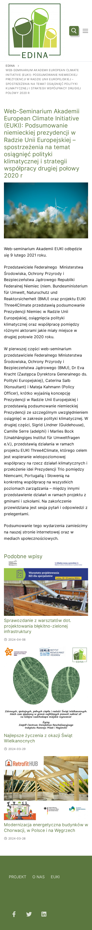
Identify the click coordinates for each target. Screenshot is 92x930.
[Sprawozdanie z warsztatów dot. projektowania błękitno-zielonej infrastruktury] (46, 588)
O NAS (38, 876)
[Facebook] (14, 914)
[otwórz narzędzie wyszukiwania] (74, 31)
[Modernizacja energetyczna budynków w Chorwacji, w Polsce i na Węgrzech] (46, 788)
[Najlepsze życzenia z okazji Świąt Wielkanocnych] (46, 689)
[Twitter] (29, 914)
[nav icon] (85, 31)
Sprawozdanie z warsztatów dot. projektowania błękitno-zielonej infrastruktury (37, 626)
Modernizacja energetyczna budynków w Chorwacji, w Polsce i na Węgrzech (46, 827)
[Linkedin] (44, 914)
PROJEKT (17, 876)
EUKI (55, 876)
